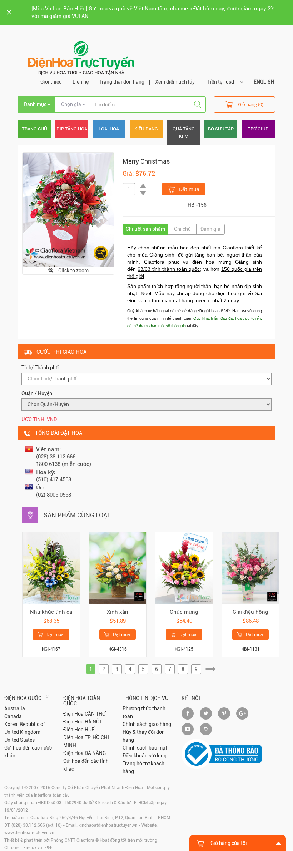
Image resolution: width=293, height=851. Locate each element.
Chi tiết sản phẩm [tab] (145, 229)
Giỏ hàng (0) (250, 104)
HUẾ (89, 729)
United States (19, 740)
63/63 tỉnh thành (156, 269)
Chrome (11, 847)
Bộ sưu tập (221, 128)
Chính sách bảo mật (145, 748)
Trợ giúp (258, 128)
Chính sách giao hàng (147, 724)
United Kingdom (22, 732)
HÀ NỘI (93, 722)
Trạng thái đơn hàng (121, 82)
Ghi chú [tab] (182, 229)
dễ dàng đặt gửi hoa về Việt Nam (211, 311)
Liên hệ (81, 82)
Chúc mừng (184, 612)
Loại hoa (109, 128)
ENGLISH (264, 82)
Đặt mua (188, 189)
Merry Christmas (146, 161)
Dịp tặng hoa (71, 128)
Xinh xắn (117, 612)
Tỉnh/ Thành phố (40, 367)
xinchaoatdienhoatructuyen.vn (108, 825)
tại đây (192, 326)
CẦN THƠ (95, 714)
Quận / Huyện (36, 393)
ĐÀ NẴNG (95, 753)
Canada (13, 716)
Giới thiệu (51, 82)
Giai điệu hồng (250, 612)
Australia (14, 708)
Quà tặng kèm (184, 132)
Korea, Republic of (24, 724)
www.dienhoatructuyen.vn (29, 832)
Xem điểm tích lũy (175, 82)
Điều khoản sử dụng (145, 755)
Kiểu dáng (146, 128)
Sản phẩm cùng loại (76, 515)
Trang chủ (34, 128)
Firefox (29, 847)
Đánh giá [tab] (210, 229)
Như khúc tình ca (51, 612)
